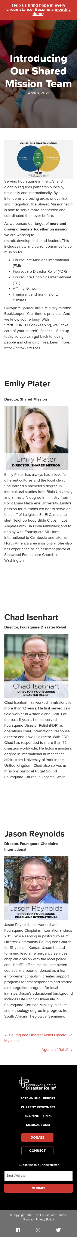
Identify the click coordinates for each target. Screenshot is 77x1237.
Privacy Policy (45, 1219)
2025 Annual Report (38, 1098)
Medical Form (38, 1125)
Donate (37, 1137)
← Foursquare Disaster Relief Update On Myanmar (38, 1038)
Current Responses (38, 1107)
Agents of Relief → (57, 1049)
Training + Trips (38, 1116)
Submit (38, 1188)
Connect (37, 1151)
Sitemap (28, 1219)
